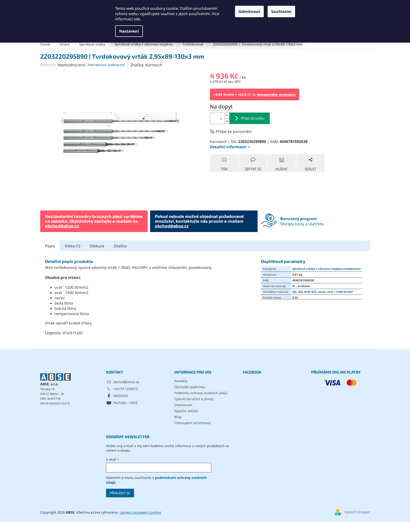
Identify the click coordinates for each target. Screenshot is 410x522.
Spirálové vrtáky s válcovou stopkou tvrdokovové (326, 269)
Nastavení (129, 31)
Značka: (146, 65)
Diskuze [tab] (97, 246)
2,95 (295, 297)
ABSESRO (120, 395)
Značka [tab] (120, 246)
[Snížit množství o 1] (227, 121)
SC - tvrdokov (301, 286)
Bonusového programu (276, 94)
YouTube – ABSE (125, 402)
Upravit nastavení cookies (140, 512)
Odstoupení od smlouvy (192, 422)
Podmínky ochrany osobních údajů (200, 393)
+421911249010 (125, 388)
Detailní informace (228, 146)
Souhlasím (281, 11)
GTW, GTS (310, 292)
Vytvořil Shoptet (357, 512)
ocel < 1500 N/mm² (340, 292)
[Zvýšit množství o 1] (227, 115)
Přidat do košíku (253, 118)
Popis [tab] (50, 246)
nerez (322, 292)
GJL (294, 292)
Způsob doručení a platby (193, 399)
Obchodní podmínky (189, 387)
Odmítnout (249, 11)
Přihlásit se (120, 493)
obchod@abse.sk (126, 382)
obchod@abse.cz (62, 225)
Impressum (183, 405)
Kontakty (181, 381)
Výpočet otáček (186, 411)
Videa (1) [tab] (72, 246)
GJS (300, 292)
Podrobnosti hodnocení (106, 64)
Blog (177, 416)
